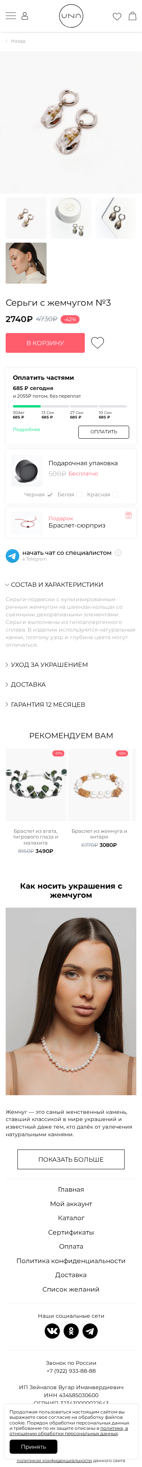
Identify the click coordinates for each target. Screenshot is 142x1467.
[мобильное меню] (11, 16)
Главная (71, 1189)
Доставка (71, 1275)
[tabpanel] (35, 801)
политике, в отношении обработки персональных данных (68, 1430)
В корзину (45, 343)
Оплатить (104, 431)
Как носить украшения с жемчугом (71, 890)
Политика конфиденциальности (71, 1261)
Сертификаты (71, 1232)
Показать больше (71, 1159)
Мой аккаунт (71, 1204)
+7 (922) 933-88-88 (71, 1371)
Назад (18, 41)
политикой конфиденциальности (54, 1460)
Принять (33, 1446)
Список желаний (71, 1289)
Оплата (71, 1246)
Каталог (71, 1218)
